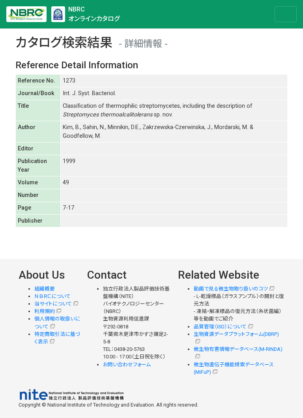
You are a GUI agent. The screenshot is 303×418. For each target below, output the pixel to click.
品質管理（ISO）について (220, 327)
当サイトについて (53, 304)
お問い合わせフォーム (127, 364)
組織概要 (44, 289)
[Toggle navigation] (286, 14)
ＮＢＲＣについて (52, 296)
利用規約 (44, 311)
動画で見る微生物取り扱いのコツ (231, 289)
